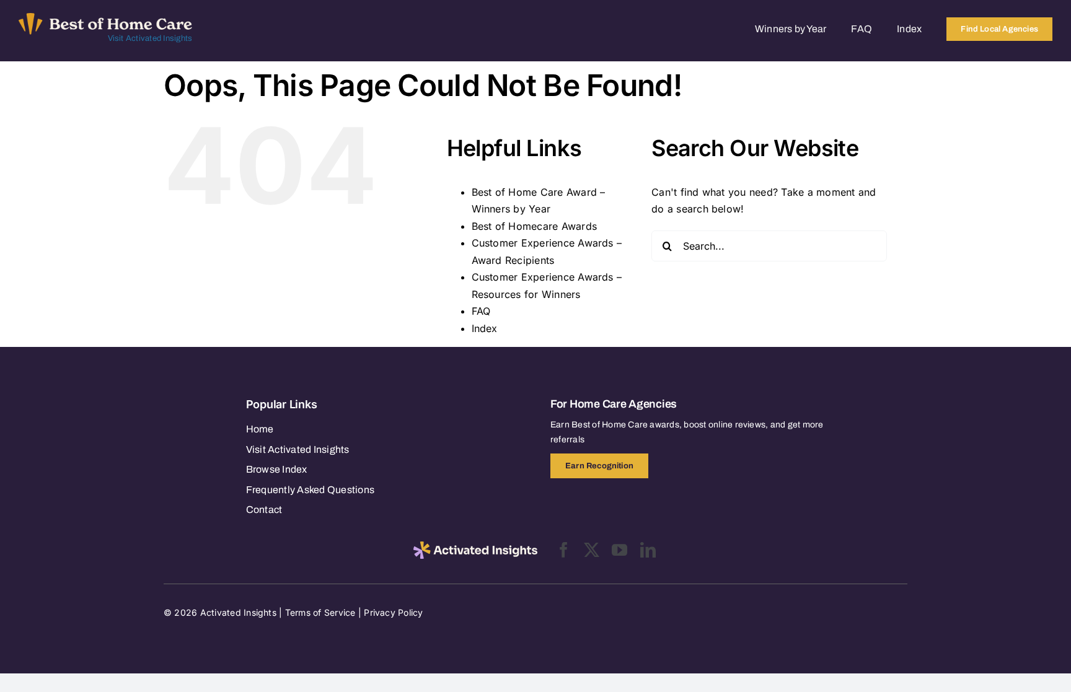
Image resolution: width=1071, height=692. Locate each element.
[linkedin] (648, 550)
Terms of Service (320, 612)
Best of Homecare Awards (534, 226)
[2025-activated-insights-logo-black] (475, 546)
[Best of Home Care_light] (105, 18)
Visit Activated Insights (150, 38)
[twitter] (591, 550)
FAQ (481, 311)
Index (485, 328)
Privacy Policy (393, 612)
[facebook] (563, 550)
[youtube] (619, 550)
